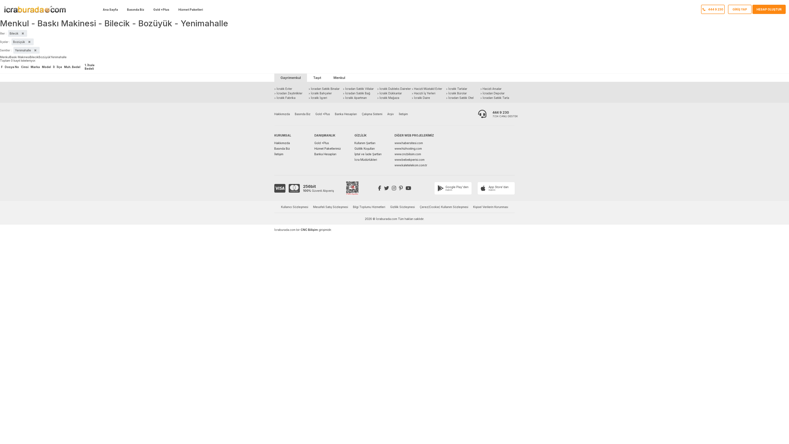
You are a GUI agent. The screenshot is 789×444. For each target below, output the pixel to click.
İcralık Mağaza (389, 97)
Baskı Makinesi (20, 57)
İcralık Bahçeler (321, 93)
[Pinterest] (401, 188)
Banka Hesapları (346, 114)
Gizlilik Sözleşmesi (402, 207)
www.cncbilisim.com (407, 154)
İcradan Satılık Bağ (357, 93)
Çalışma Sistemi (372, 114)
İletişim (403, 114)
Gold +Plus (161, 9)
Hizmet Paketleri (190, 9)
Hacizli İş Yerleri (424, 93)
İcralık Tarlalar (457, 88)
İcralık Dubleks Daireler (395, 88)
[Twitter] (386, 188)
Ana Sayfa (110, 9)
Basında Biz (135, 9)
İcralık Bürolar (457, 93)
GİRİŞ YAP (739, 9)
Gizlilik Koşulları (364, 148)
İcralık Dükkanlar (391, 93)
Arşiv (390, 114)
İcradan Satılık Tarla (496, 97)
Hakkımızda (282, 114)
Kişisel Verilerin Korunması (490, 207)
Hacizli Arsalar (492, 88)
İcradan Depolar (494, 93)
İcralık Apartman (356, 97)
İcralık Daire (422, 97)
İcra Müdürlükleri (365, 159)
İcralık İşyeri (319, 97)
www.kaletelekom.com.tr (410, 165)
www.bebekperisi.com (409, 159)
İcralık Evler (284, 88)
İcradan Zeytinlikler (289, 93)
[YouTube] (408, 188)
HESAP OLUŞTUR (769, 9)
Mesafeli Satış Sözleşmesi (330, 207)
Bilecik (34, 57)
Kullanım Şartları (364, 143)
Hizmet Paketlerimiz (327, 148)
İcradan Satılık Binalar (325, 88)
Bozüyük (45, 57)
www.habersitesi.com (408, 143)
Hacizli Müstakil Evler (428, 88)
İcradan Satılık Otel (461, 97)
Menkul (5, 57)
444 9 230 (501, 112)
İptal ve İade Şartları (368, 154)
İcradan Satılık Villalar (359, 88)
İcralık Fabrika (286, 97)
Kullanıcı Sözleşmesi (294, 207)
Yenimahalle (59, 57)
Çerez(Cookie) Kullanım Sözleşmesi (444, 207)
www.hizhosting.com (408, 148)
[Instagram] (394, 188)
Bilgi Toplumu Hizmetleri (369, 207)
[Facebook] (379, 188)
